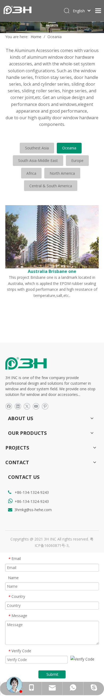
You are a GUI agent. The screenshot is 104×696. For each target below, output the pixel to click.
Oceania (69, 147)
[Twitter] (26, 406)
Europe (77, 160)
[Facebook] (8, 406)
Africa (31, 173)
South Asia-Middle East (38, 160)
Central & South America (50, 185)
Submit (52, 674)
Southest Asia (37, 147)
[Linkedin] (17, 406)
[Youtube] (36, 406)
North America (62, 173)
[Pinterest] (45, 406)
